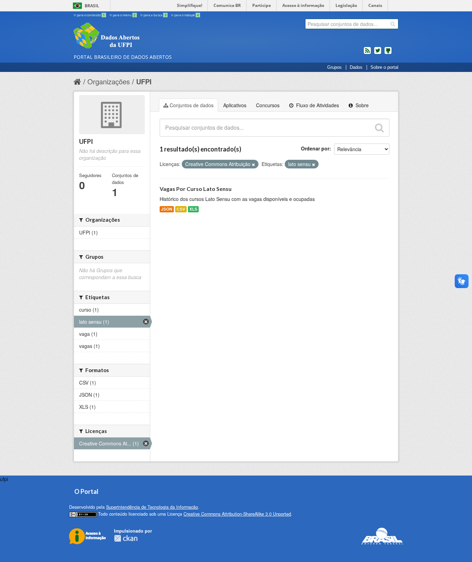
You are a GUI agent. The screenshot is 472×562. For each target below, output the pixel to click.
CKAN (126, 538)
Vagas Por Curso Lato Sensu (196, 188)
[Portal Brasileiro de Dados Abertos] (148, 36)
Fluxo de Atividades (317, 105)
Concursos (268, 105)
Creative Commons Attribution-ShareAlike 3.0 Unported (237, 514)
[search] (392, 23)
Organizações (108, 81)
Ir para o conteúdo (89, 15)
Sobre (361, 105)
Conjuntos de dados (192, 105)
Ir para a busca (153, 15)
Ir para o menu (122, 15)
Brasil (92, 6)
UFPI (144, 81)
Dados (356, 67)
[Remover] (253, 164)
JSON (166, 209)
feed (367, 53)
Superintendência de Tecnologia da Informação (152, 507)
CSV (181, 209)
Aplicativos (234, 105)
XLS (193, 209)
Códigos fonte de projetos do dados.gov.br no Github (388, 53)
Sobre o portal (384, 67)
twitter (377, 53)
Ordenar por (315, 148)
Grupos (334, 67)
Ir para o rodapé (185, 15)
